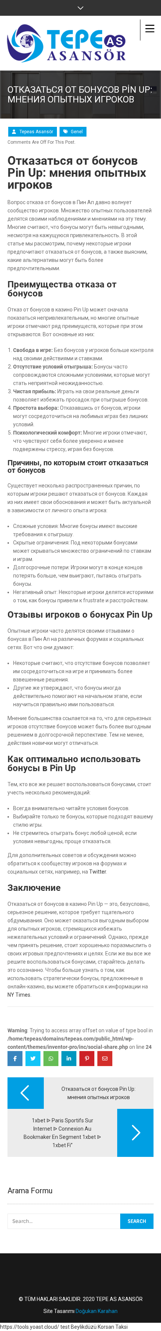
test (65, 1327)
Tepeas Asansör (36, 131)
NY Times (18, 995)
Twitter (97, 872)
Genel (77, 131)
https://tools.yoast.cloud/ (29, 1327)
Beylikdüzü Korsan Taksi (99, 1327)
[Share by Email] (104, 1058)
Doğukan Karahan (97, 1311)
